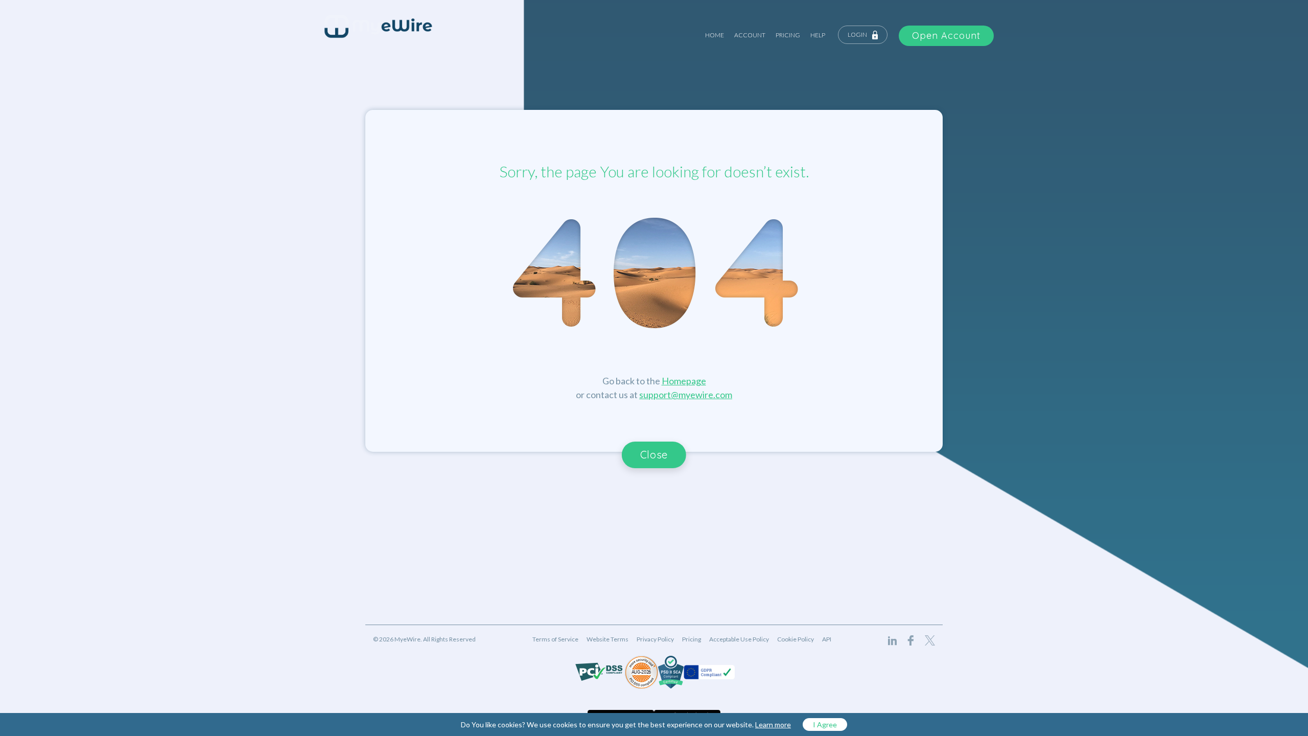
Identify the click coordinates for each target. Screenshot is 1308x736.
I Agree (825, 724)
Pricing (788, 35)
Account (749, 35)
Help (817, 35)
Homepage (684, 380)
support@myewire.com (685, 394)
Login (857, 34)
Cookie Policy (795, 639)
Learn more (773, 724)
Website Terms (607, 639)
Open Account (946, 35)
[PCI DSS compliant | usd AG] (641, 672)
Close (654, 454)
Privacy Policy (655, 639)
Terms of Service (555, 639)
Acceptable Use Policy (739, 639)
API (826, 639)
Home (714, 35)
